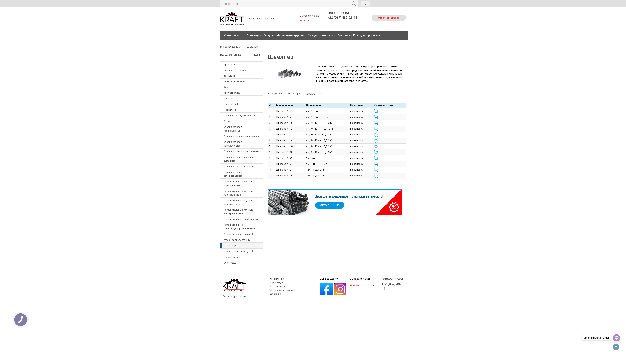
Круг (226, 87)
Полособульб (231, 104)
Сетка (227, 121)
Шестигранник (232, 256)
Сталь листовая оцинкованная (241, 151)
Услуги (268, 35)
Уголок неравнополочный (238, 234)
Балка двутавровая (235, 70)
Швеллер (230, 245)
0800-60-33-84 (338, 13)
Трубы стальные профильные (241, 219)
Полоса (228, 98)
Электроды (230, 262)
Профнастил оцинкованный (240, 115)
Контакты (328, 35)
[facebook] (326, 294)
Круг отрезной (232, 92)
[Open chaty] (616, 337)
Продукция (254, 35)
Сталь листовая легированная (241, 136)
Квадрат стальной (234, 81)
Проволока (230, 109)
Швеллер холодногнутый (238, 251)
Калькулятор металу (366, 35)
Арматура (229, 64)
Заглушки (229, 75)
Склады (313, 35)
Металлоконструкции (291, 35)
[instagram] (340, 294)
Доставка (344, 35)
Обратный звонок (388, 17)
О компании (232, 35)
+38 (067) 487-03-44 (342, 17)
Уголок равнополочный (237, 239)
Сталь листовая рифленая (239, 166)
